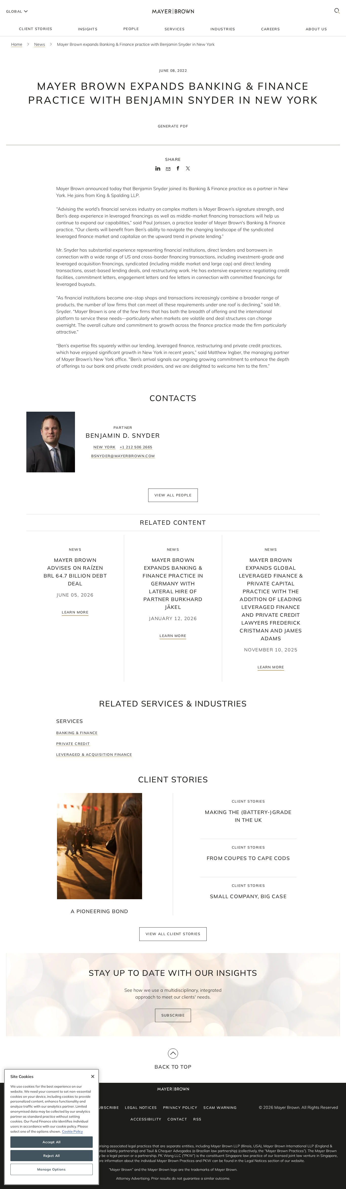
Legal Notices (141, 1107)
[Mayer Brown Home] (172, 11)
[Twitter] (188, 170)
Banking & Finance (77, 733)
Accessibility (145, 1119)
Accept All (52, 1142)
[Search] (337, 11)
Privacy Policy (180, 1107)
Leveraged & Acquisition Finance (94, 754)
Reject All (51, 1156)
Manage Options (51, 1169)
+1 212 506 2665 (136, 447)
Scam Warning (220, 1107)
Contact (177, 1119)
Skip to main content (24, 4)
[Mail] (168, 169)
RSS (197, 1119)
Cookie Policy (72, 1131)
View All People (173, 495)
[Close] (92, 1076)
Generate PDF (173, 126)
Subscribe (173, 1015)
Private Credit (73, 743)
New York (104, 447)
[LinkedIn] (158, 169)
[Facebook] (178, 169)
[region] (51, 1127)
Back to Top (173, 1067)
